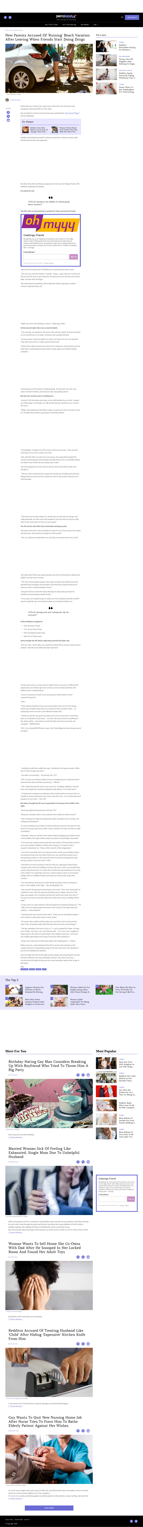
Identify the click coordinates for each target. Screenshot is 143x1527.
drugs (32, 969)
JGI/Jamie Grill (10, 1311)
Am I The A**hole (51, 24)
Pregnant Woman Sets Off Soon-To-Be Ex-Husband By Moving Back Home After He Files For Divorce (34, 992)
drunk (38, 969)
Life (94, 24)
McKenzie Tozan (16, 100)
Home (7, 30)
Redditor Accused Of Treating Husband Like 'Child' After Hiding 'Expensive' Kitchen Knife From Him (46, 1334)
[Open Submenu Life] (97, 24)
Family (121, 42)
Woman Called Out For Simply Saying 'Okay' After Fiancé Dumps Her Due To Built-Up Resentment (80, 992)
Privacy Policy (9, 1519)
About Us (27, 1519)
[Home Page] (66, 17)
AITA (44, 969)
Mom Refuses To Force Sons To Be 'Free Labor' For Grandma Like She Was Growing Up (127, 1137)
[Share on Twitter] (8, 116)
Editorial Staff (19, 1519)
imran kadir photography (13, 1398)
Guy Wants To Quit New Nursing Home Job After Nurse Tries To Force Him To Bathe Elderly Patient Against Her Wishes (45, 1421)
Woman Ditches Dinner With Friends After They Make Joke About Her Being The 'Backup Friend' (69, 131)
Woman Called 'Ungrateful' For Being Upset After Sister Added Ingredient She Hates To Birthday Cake (80, 1004)
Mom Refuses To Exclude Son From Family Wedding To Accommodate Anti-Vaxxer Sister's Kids (127, 1123)
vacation (24, 969)
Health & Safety (125, 70)
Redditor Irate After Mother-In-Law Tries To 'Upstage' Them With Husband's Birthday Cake (39, 131)
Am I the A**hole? (72, 113)
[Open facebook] (5, 17)
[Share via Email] (8, 120)
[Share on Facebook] (8, 112)
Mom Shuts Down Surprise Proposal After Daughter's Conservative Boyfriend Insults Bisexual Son (35, 1004)
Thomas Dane (14, 1075)
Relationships (124, 56)
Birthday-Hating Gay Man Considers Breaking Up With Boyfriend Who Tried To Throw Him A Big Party (48, 1066)
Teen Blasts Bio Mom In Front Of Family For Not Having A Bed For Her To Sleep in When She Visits (125, 992)
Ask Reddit (85, 24)
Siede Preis (9, 1129)
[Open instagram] (10, 17)
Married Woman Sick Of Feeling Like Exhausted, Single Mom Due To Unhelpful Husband (43, 1152)
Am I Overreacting (69, 24)
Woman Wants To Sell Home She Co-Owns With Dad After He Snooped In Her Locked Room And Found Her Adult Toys (44, 1248)
